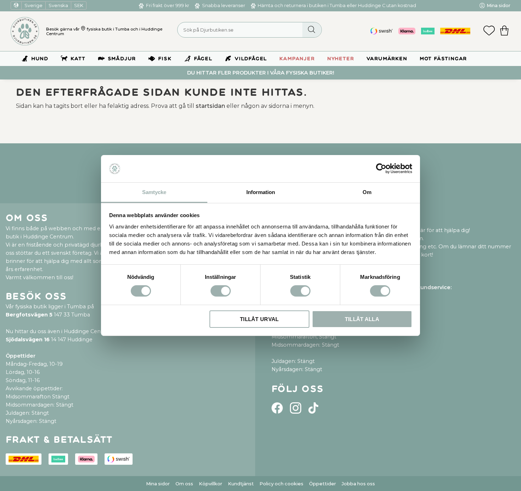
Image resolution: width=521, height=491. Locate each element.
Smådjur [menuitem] (122, 58)
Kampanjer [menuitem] (296, 58)
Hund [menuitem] (39, 58)
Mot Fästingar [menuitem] (443, 58)
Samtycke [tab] (154, 192)
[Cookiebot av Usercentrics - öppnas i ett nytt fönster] (381, 168)
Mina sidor (158, 483)
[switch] (221, 291)
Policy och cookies (281, 483)
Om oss (184, 483)
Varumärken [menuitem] (386, 58)
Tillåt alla (362, 319)
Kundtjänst (241, 483)
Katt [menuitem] (78, 58)
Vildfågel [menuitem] (251, 58)
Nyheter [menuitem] (340, 58)
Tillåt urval (259, 319)
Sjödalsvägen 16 (28, 339)
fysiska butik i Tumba (108, 29)
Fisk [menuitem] (164, 58)
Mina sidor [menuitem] (498, 5)
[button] (489, 31)
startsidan (210, 106)
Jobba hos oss (358, 483)
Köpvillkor (210, 483)
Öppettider (322, 483)
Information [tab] (260, 192)
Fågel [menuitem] (203, 58)
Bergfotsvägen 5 (29, 314)
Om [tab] (367, 192)
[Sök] (311, 29)
